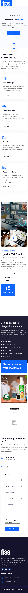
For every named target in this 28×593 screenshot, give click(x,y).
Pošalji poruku (12, 528)
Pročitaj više (6, 95)
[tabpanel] (14, 24)
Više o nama (12, 33)
